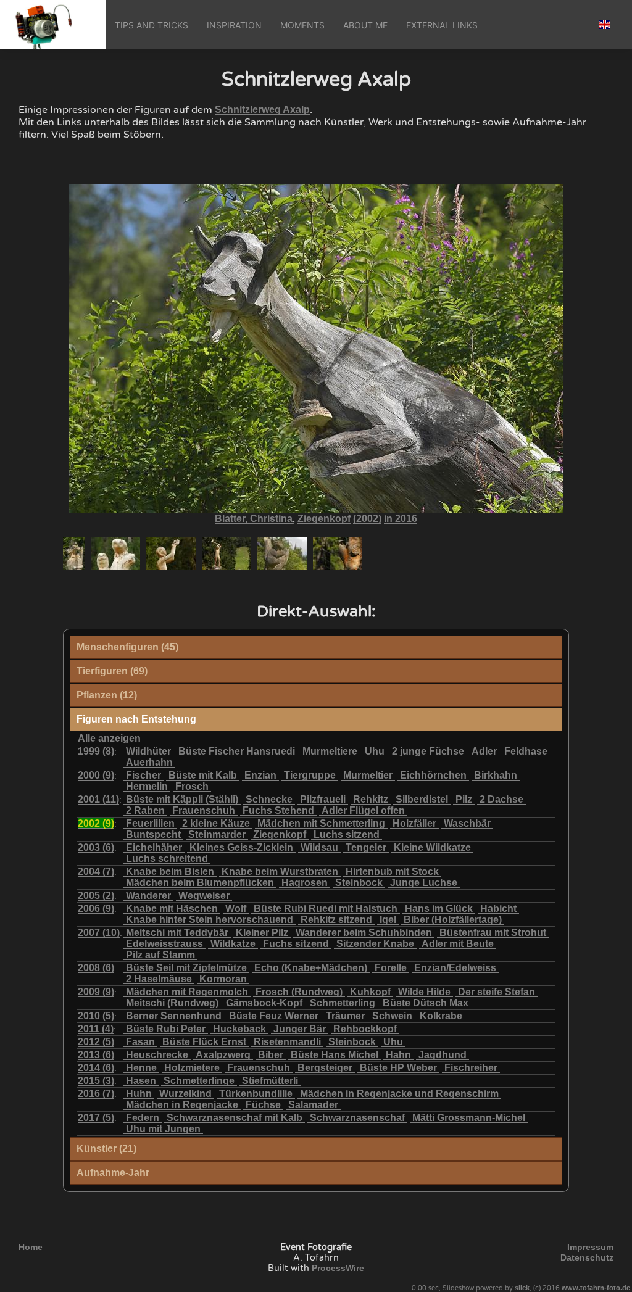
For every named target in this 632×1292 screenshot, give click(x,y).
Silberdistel (422, 799)
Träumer (345, 1016)
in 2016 (400, 518)
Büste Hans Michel (334, 1055)
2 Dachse (501, 799)
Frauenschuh (204, 810)
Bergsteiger (325, 1067)
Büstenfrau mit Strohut (493, 932)
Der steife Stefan (496, 992)
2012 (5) (96, 1042)
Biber (271, 1055)
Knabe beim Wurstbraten (280, 871)
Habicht (498, 908)
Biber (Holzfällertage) (452, 919)
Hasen (141, 1080)
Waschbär (467, 823)
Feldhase (526, 751)
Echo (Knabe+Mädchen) (311, 968)
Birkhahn (496, 775)
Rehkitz (371, 799)
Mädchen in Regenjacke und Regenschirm (399, 1093)
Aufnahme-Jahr (113, 1172)
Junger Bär (299, 1029)
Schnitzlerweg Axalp (262, 109)
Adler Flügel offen (363, 810)
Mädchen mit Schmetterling (321, 823)
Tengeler (366, 847)
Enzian (260, 775)
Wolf (236, 908)
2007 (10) (99, 932)
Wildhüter (148, 751)
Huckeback (239, 1029)
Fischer (143, 775)
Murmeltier (368, 775)
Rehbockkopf (365, 1029)
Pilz (464, 799)
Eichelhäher (154, 847)
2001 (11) (98, 799)
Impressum (590, 1247)
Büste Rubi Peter (165, 1029)
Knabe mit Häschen (171, 908)
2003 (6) (96, 847)
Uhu (374, 751)
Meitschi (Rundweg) (172, 1003)
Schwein (392, 1016)
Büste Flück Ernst (204, 1042)
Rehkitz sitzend (336, 919)
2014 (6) (96, 1067)
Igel (388, 919)
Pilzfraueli (322, 799)
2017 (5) (96, 1117)
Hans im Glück (438, 908)
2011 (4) (96, 1029)
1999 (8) (96, 751)
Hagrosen (304, 882)
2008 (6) (96, 968)
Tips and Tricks (151, 25)
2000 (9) (96, 775)
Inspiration (234, 25)
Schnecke (269, 799)
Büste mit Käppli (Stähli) (182, 799)
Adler (484, 751)
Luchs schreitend (166, 858)
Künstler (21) (106, 1148)
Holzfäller (414, 823)
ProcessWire (338, 1268)
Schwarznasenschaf (357, 1117)
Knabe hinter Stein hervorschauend (209, 919)
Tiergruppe (309, 775)
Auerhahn (149, 762)
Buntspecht (153, 834)
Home (31, 1247)
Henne (141, 1067)
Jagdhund (442, 1055)
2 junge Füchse (428, 751)
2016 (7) (96, 1093)
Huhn (138, 1093)
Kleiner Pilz (262, 932)
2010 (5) (96, 1016)
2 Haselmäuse (158, 979)
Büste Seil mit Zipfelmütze (186, 968)
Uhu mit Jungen (163, 1129)
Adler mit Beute (457, 943)
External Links (442, 25)
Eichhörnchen (433, 775)
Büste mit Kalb (202, 775)
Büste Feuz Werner (274, 1016)
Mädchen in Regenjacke (182, 1104)
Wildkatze (233, 943)
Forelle (390, 968)
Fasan (140, 1042)
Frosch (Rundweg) (299, 992)
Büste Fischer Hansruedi (236, 751)
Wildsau (319, 847)
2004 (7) (96, 871)
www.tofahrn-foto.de (596, 1287)
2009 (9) (96, 992)
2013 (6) (96, 1055)
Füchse (263, 1104)
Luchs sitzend (346, 834)
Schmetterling (342, 1003)
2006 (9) (96, 908)
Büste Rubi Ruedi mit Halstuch (325, 908)
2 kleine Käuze (216, 823)
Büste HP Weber (398, 1067)
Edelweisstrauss (164, 943)
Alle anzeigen (109, 738)
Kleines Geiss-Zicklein (241, 847)
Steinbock (359, 882)
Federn (142, 1117)
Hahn (398, 1055)
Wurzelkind (185, 1093)
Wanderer (148, 895)
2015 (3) (96, 1080)
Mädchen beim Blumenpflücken (199, 882)
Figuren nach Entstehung (136, 719)
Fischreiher (471, 1067)
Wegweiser (204, 895)
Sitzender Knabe (375, 943)
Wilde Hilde (424, 992)
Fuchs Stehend (278, 810)
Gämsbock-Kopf (264, 1003)
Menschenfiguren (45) (127, 647)
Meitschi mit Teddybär (177, 932)
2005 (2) (96, 895)
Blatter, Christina (254, 518)
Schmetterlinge (199, 1080)
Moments (302, 25)
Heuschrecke (157, 1055)
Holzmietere (192, 1067)
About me (365, 25)
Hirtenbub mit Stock (392, 871)
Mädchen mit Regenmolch (187, 992)
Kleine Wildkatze (432, 847)
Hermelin (146, 786)
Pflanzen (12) (107, 695)
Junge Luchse (424, 882)
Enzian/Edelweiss (455, 968)
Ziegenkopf (324, 518)
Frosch (192, 786)
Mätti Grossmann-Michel (469, 1117)
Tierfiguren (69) (112, 671)
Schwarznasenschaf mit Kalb (234, 1117)
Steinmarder (217, 834)
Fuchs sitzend (295, 943)
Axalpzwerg (223, 1055)
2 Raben (145, 810)
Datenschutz (586, 1257)
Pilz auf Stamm (160, 955)
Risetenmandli (287, 1042)
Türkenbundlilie (256, 1093)
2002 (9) (96, 823)
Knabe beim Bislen (170, 871)
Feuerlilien (150, 823)
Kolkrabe (441, 1016)
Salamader (313, 1104)
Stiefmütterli (270, 1080)
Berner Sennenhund (173, 1016)
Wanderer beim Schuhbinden (363, 932)
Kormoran (223, 979)
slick (522, 1287)
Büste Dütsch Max (425, 1003)
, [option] (316, 519)
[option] (74, 553)
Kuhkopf (370, 992)
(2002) (367, 518)
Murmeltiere (330, 751)
